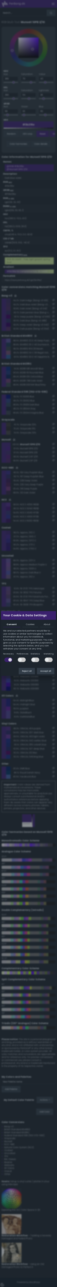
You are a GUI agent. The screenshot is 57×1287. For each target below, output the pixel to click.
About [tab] (47, 624)
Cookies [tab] (30, 624)
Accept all (45, 671)
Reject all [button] (27, 671)
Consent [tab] (12, 624)
